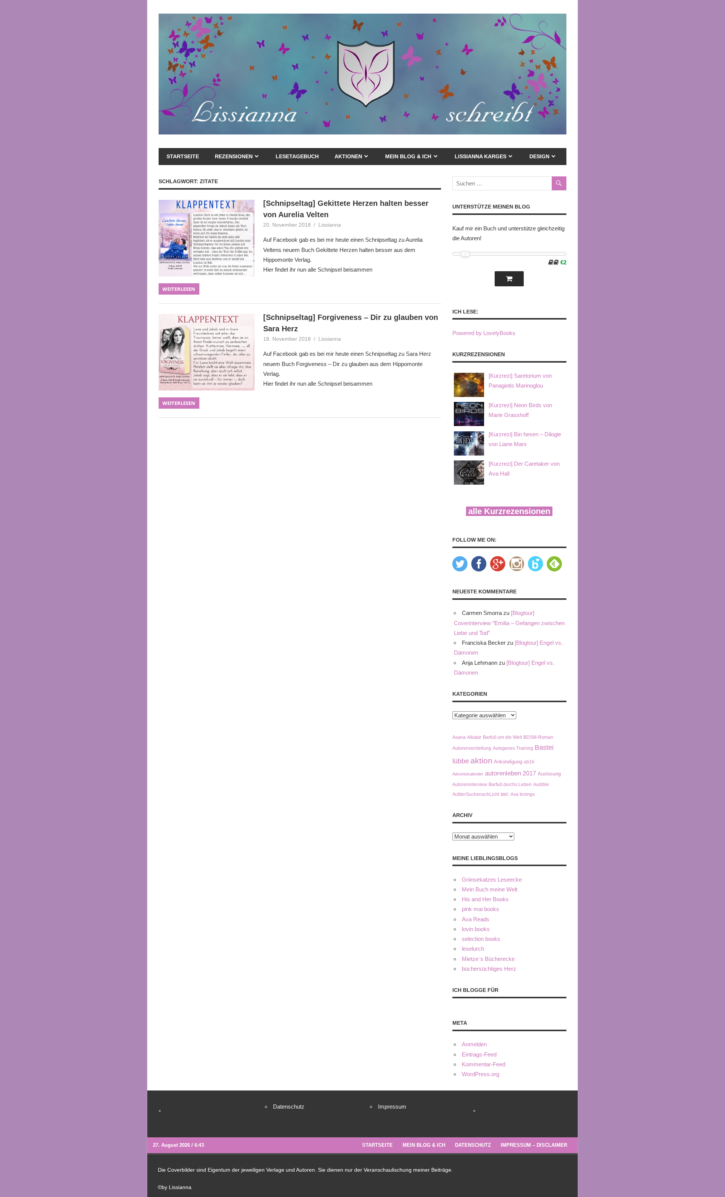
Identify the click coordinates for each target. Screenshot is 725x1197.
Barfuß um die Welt (502, 737)
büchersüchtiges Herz (489, 968)
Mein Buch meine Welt (489, 889)
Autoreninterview (469, 784)
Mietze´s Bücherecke (488, 959)
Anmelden (474, 1044)
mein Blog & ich (408, 156)
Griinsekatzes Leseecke (492, 879)
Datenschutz (288, 1106)
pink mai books (480, 909)
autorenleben (503, 773)
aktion (481, 760)
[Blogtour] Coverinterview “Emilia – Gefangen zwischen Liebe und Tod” (509, 623)
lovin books (476, 929)
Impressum (392, 1106)
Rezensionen (234, 156)
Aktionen (348, 156)
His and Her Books (485, 899)
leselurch (473, 948)
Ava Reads (475, 919)
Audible (541, 784)
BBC (505, 794)
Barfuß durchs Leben (510, 784)
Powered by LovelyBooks (483, 333)
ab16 (529, 761)
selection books (481, 939)
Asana (459, 737)
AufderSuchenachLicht (475, 794)
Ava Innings (523, 794)
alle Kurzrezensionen (509, 511)
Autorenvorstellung (471, 748)
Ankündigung (508, 762)
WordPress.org (480, 1074)
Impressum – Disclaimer (534, 1145)
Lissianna (329, 225)
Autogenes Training (513, 748)
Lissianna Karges (480, 156)
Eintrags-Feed (479, 1054)
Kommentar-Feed (483, 1064)
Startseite (183, 156)
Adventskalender (467, 774)
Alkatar (474, 737)
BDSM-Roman (538, 737)
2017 (529, 773)
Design (539, 156)
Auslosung (549, 774)
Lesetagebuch (297, 156)
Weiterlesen (178, 289)
